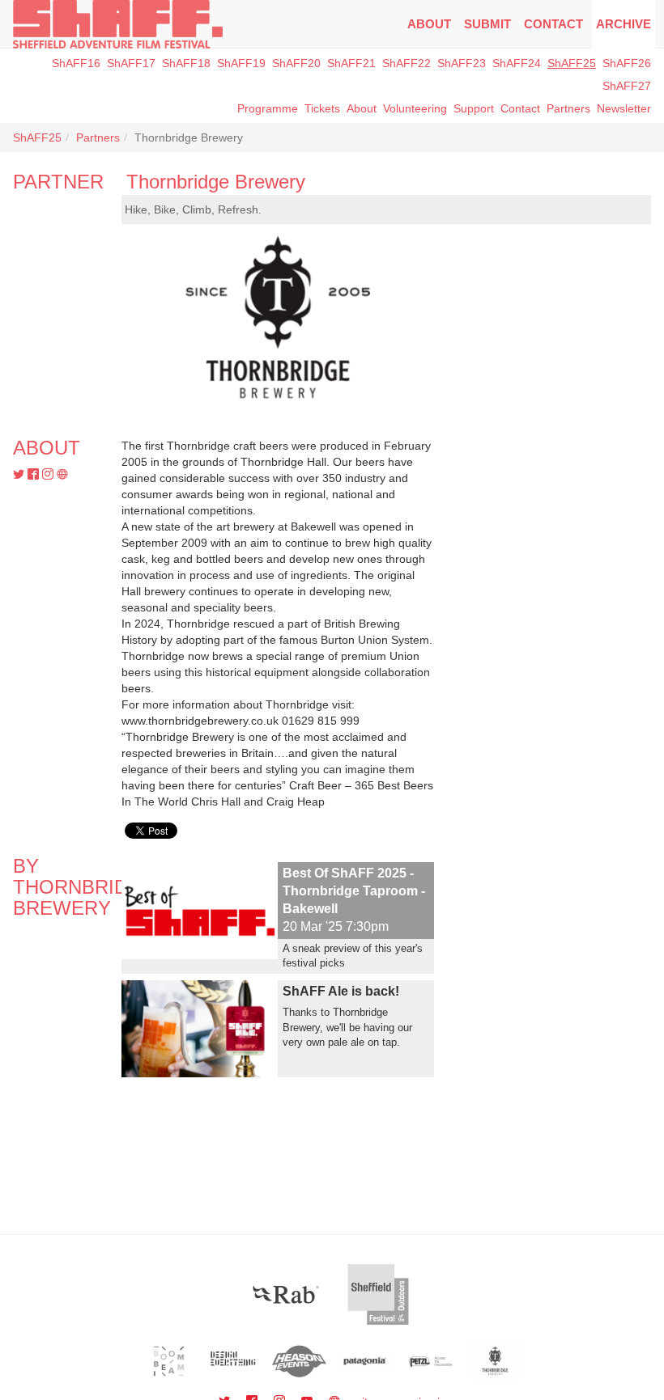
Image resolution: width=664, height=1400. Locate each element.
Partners (98, 137)
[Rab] (285, 1294)
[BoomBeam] (169, 1361)
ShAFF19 (241, 63)
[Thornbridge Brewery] (495, 1361)
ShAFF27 (626, 85)
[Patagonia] (365, 1361)
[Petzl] (430, 1361)
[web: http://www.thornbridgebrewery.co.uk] (62, 474)
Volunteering (415, 108)
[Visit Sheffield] (378, 1294)
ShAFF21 (351, 63)
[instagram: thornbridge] (49, 474)
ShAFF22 (406, 63)
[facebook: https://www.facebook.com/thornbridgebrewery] (35, 474)
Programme (267, 108)
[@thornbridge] (20, 474)
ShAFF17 (131, 63)
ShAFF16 (76, 63)
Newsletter (624, 108)
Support (473, 108)
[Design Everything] (234, 1361)
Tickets (322, 108)
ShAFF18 (186, 63)
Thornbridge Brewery (215, 181)
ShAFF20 (296, 63)
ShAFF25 (571, 63)
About (429, 24)
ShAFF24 (516, 63)
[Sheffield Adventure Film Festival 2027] (118, 24)
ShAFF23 (461, 63)
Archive (623, 24)
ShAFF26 (626, 63)
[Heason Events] (299, 1361)
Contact (553, 24)
